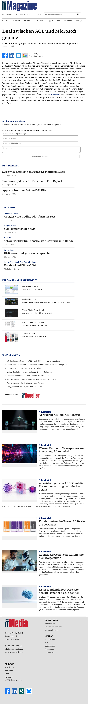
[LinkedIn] (15, 693)
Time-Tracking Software (32, 289)
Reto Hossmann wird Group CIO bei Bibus (24, 368)
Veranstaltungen (52, 630)
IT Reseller (49, 652)
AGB (46, 642)
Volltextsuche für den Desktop (34, 325)
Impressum (49, 649)
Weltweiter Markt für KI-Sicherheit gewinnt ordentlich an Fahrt (32, 379)
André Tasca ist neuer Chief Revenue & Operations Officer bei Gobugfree (37, 364)
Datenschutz (50, 646)
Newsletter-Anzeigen (53, 627)
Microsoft (55, 94)
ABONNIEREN (22, 14)
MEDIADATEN (8, 14)
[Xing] (22, 693)
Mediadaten (50, 623)
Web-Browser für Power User (34, 336)
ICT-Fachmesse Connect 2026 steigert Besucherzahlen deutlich (33, 361)
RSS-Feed (9, 670)
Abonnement (50, 639)
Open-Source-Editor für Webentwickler (38, 313)
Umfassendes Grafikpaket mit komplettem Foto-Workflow (46, 302)
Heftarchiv (9, 677)
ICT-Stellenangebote (13, 680)
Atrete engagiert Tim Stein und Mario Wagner (25, 383)
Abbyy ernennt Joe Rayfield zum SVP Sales (24, 386)
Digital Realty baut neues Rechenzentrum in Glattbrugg (29, 372)
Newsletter (9, 667)
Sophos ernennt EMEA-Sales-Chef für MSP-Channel (28, 375)
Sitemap (8, 674)
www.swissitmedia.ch (14, 652)
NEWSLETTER (35, 14)
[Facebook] (8, 693)
